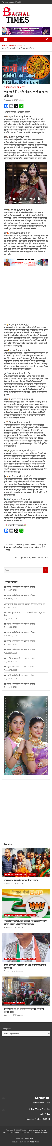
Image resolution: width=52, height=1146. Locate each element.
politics (31, 874)
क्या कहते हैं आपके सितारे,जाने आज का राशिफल (30, 558)
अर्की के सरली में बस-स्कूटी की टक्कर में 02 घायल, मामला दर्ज (24, 604)
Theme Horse (29, 1138)
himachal (9, 874)
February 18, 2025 (11, 100)
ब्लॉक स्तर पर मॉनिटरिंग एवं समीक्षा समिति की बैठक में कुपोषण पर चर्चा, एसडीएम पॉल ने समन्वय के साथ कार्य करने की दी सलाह (26, 547)
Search (45, 570)
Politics (8, 844)
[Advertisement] (26, 295)
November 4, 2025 (11, 884)
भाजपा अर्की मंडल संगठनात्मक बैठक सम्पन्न (21, 880)
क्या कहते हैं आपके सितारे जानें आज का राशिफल (19, 587)
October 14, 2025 (10, 1015)
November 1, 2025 (11, 927)
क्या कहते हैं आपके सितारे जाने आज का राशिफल (19, 624)
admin (21, 100)
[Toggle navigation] (5, 39)
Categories (6, 1029)
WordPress (34, 1142)
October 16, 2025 (10, 971)
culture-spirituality (14, 87)
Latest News (20, 874)
